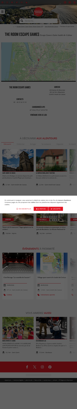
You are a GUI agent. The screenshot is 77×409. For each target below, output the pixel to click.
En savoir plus (25, 209)
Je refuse (42, 209)
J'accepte (57, 209)
